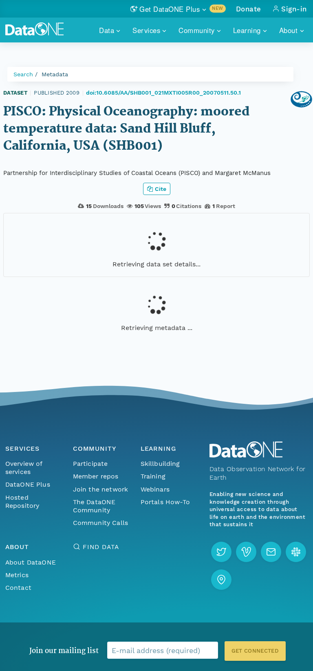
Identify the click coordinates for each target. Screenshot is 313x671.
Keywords (18, 437)
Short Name (21, 305)
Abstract (16, 368)
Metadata (55, 74)
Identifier (17, 337)
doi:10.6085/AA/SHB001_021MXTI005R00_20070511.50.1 (163, 92)
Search (23, 74)
